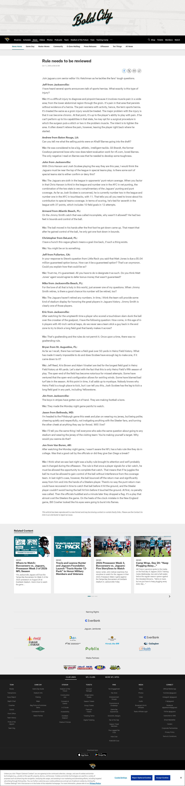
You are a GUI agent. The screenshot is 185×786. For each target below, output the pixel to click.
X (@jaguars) (169, 701)
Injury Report (11, 697)
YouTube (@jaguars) (169, 693)
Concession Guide (38, 711)
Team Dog (11, 728)
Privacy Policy (169, 732)
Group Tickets (89, 705)
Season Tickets (89, 701)
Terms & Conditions (169, 736)
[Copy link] (139, 71)
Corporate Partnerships (170, 728)
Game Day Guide (38, 689)
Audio (141, 701)
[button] (89, 596)
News (141, 689)
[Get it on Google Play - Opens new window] (101, 756)
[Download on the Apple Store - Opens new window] (83, 755)
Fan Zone (114, 693)
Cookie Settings (121, 778)
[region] (92, 778)
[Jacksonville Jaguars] (92, 766)
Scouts (11, 709)
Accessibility (65, 711)
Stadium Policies (65, 722)
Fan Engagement (114, 689)
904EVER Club (114, 741)
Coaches (12, 705)
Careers (169, 724)
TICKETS (89, 685)
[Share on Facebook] (124, 72)
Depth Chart (12, 701)
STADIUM (65, 685)
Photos (140, 693)
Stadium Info (38, 693)
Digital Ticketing (89, 720)
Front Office (12, 713)
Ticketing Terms (89, 716)
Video (141, 697)
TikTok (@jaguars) (170, 711)
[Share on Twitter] (129, 72)
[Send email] (134, 72)
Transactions (11, 693)
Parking (38, 697)
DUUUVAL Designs (114, 716)
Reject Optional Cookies (141, 778)
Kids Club (114, 736)
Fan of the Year (114, 720)
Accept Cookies (162, 778)
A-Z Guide (65, 707)
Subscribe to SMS (170, 716)
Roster (11, 689)
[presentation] (170, 596)
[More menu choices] (111, 40)
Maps (38, 701)
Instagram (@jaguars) (170, 697)
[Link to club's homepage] (7, 40)
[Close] (181, 778)
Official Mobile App (169, 689)
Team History (11, 718)
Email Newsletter (169, 720)
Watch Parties (38, 716)
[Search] (149, 39)
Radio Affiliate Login (141, 711)
